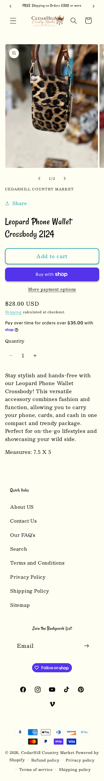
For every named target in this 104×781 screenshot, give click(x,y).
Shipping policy (75, 769)
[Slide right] (64, 178)
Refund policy (45, 760)
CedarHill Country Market (47, 752)
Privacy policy (80, 760)
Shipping (13, 312)
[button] (13, 20)
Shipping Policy (29, 591)
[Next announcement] (93, 6)
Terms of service (36, 769)
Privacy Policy (28, 577)
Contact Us (23, 521)
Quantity (14, 341)
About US (22, 507)
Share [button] (19, 203)
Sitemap (20, 605)
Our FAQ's (22, 535)
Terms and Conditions (37, 563)
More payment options (52, 289)
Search (18, 549)
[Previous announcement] (10, 6)
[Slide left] (39, 178)
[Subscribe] (86, 646)
